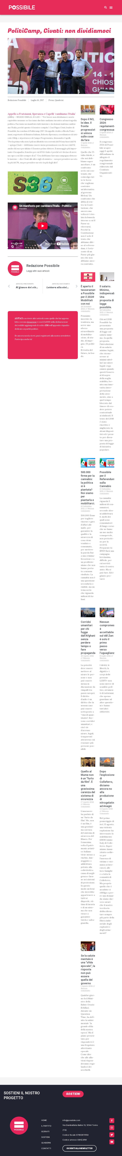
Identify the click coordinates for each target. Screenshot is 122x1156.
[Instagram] (111, 1127)
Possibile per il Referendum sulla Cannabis (107, 479)
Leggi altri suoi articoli (37, 271)
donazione (32, 322)
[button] (105, 7)
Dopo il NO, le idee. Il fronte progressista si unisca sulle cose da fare (89, 129)
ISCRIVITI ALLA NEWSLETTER (33, 346)
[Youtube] (111, 1141)
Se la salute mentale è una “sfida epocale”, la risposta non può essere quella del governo (88, 969)
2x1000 (47, 322)
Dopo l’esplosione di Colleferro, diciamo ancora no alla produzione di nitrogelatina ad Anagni (108, 789)
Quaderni (59, 100)
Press (51, 100)
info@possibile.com (71, 1120)
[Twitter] (111, 1134)
